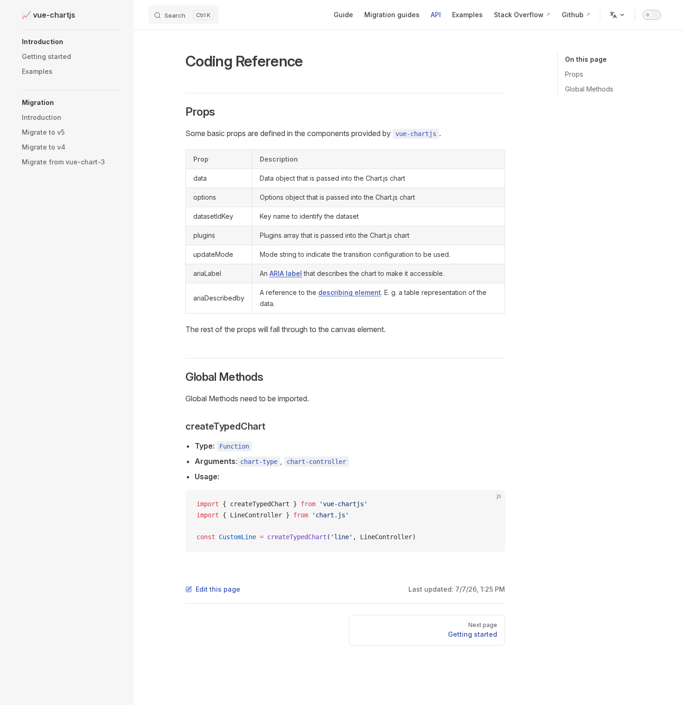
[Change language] (617, 15)
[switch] (652, 15)
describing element (349, 292)
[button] (70, 41)
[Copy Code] (490, 504)
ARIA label (285, 273)
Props (574, 74)
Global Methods (589, 89)
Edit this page (218, 589)
